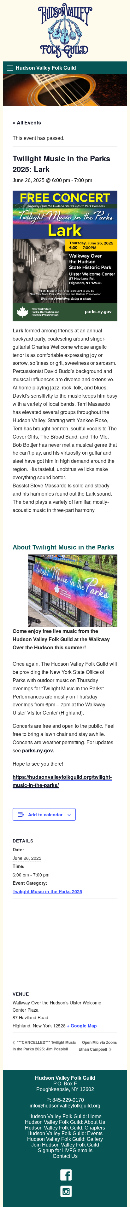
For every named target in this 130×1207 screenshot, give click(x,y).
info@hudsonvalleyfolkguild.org (65, 1105)
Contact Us (65, 1156)
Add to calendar (45, 814)
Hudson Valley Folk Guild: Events (65, 1133)
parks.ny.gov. (38, 750)
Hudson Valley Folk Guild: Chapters (65, 1127)
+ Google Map (82, 1025)
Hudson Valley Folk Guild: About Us (65, 1122)
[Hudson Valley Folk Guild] (65, 31)
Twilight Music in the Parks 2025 (47, 891)
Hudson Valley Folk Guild (46, 68)
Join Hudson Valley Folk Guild (65, 1144)
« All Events (27, 122)
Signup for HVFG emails (65, 1150)
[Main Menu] (10, 68)
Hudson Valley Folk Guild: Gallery (65, 1139)
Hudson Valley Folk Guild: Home (65, 1116)
